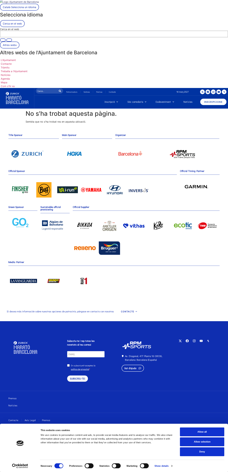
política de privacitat (80, 369)
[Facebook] (208, 92)
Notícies (87, 92)
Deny (202, 451)
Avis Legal (30, 420)
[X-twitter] (202, 92)
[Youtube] (218, 92)
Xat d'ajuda (130, 368)
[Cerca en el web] (9, 40)
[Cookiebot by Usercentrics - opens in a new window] (20, 466)
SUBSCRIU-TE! (77, 378)
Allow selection (202, 441)
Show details (161, 466)
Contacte (112, 92)
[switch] (89, 465)
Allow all (202, 431)
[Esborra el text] (3, 40)
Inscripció (110, 101)
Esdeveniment (163, 101)
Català (19, 7)
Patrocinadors (71, 92)
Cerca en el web (9, 29)
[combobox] (47, 91)
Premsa (99, 92)
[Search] (60, 91)
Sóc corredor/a (135, 101)
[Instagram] (213, 92)
